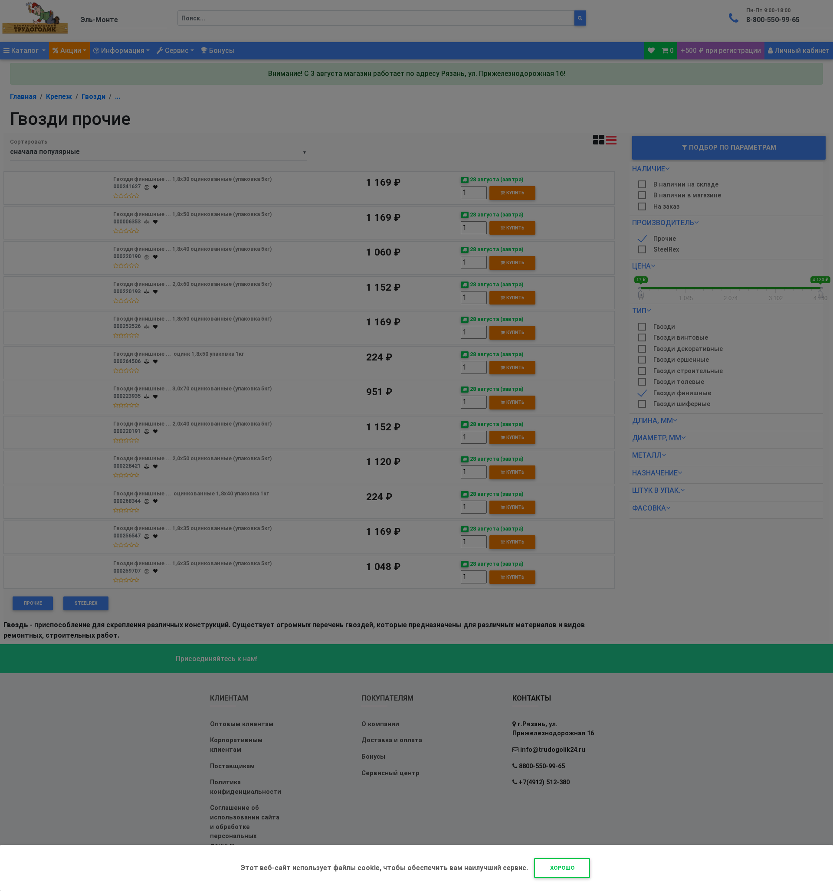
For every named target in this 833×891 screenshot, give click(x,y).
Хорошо (562, 868)
